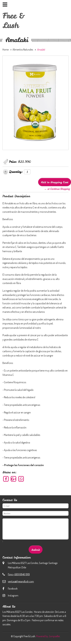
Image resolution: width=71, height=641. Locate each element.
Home (5, 49)
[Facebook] (6, 478)
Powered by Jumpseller (48, 636)
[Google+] (13, 478)
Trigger (5, 4)
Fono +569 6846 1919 (19, 574)
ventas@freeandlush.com (21, 581)
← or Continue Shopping (57, 188)
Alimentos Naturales (23, 49)
